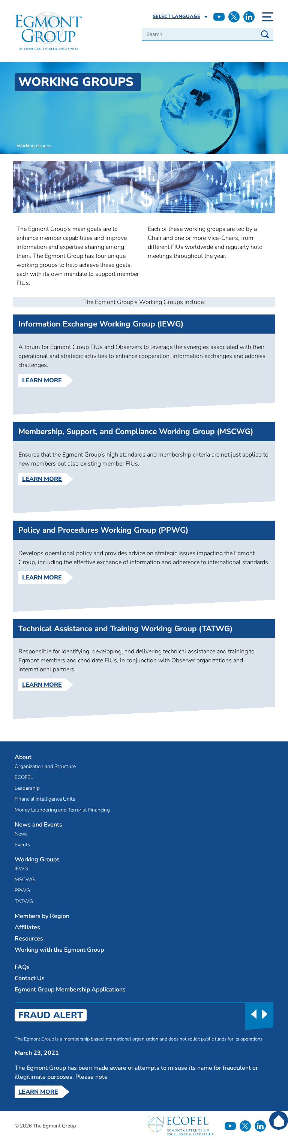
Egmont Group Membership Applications (70, 990)
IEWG (21, 868)
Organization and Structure (45, 766)
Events (22, 845)
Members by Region (42, 916)
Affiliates (27, 927)
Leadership (27, 788)
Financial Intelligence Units (45, 799)
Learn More (42, 380)
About (23, 757)
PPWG (22, 890)
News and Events (38, 825)
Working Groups (37, 860)
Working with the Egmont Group (59, 950)
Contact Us (30, 978)
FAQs (22, 967)
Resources (29, 939)
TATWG (24, 901)
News (21, 834)
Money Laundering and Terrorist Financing (62, 810)
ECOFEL (24, 777)
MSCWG (25, 879)
